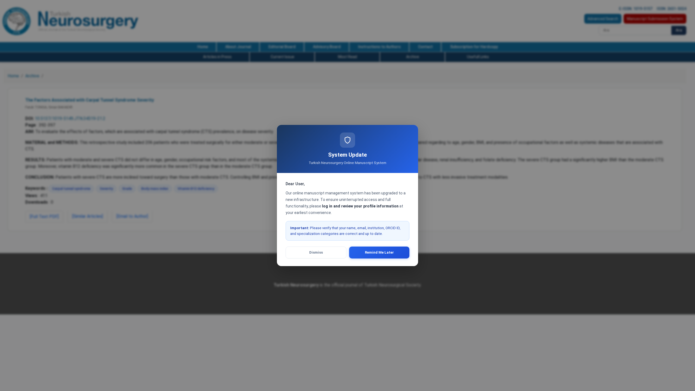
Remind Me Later (379, 252)
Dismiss (316, 252)
